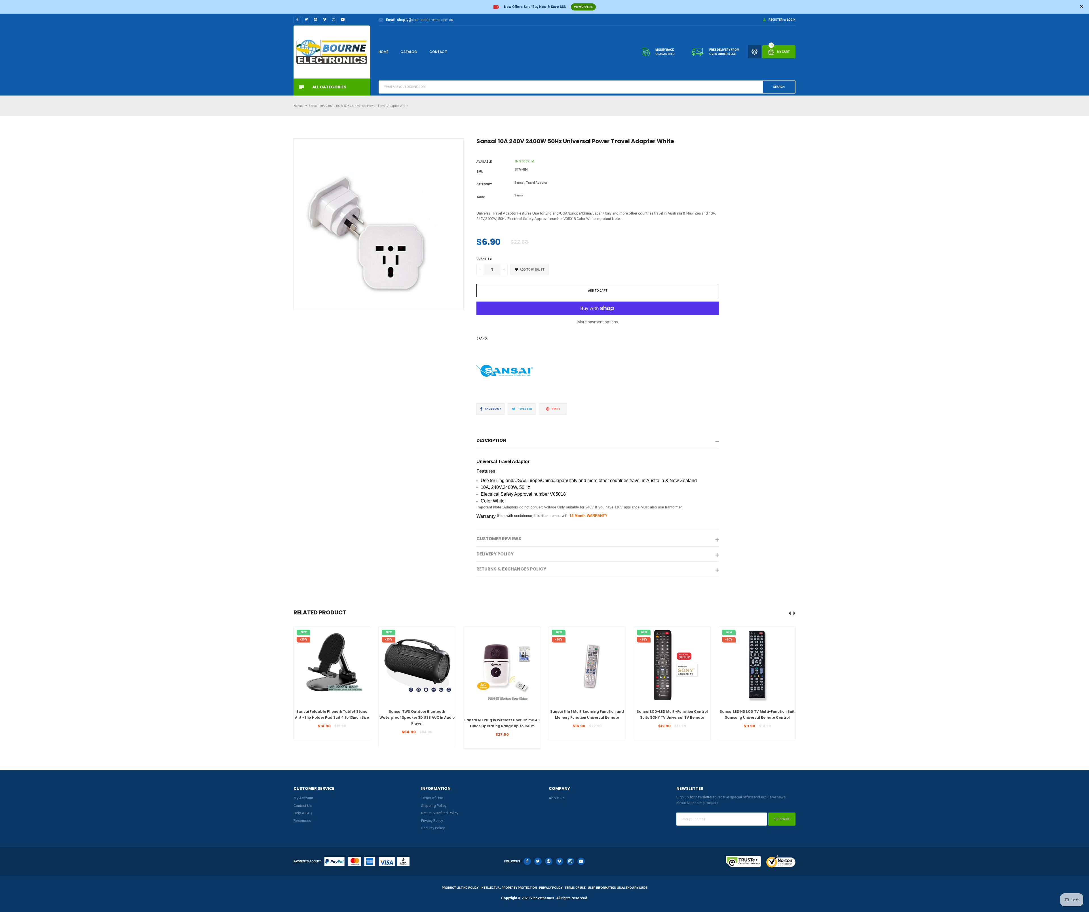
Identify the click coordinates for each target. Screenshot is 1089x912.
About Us (556, 798)
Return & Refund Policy (439, 813)
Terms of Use (432, 798)
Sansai (519, 182)
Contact (438, 51)
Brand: (482, 338)
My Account (303, 798)
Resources (302, 820)
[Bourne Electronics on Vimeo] (324, 19)
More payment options (597, 322)
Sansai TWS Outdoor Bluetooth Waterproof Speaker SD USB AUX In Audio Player (417, 717)
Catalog (408, 51)
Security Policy (433, 828)
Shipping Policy (433, 805)
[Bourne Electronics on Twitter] (306, 19)
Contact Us (303, 805)
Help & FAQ (303, 813)
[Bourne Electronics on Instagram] (333, 19)
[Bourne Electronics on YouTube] (342, 19)
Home (383, 51)
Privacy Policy (432, 820)
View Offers (583, 7)
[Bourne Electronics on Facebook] (297, 19)
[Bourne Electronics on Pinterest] (315, 19)
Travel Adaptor (536, 182)
